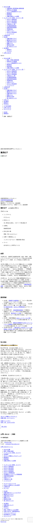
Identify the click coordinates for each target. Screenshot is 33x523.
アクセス (9, 51)
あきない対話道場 (12, 32)
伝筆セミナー (10, 30)
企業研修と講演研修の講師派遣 (15, 8)
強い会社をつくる (12, 46)
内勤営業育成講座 (12, 27)
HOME (5, 112)
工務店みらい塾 (11, 24)
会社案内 (6, 48)
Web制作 (6, 454)
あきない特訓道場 (12, 22)
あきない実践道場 (12, 19)
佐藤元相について (9, 505)
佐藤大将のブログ (12, 41)
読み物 (5, 37)
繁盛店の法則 (10, 45)
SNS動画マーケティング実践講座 (13, 474)
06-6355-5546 (7, 442)
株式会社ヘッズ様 (16, 313)
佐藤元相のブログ (12, 38)
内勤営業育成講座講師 (7, 200)
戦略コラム (10, 43)
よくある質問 (7, 106)
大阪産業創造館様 (18, 310)
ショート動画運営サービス (14, 11)
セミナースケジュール (10, 483)
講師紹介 (9, 49)
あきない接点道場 (12, 21)
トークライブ (10, 33)
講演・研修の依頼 (9, 451)
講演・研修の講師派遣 (13, 60)
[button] (16, 426)
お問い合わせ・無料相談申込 (12, 511)
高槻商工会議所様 (13, 300)
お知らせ (6, 99)
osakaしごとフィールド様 (23, 318)
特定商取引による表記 (10, 514)
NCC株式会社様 (8, 307)
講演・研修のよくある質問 (11, 509)
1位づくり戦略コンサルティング (12, 456)
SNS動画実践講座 (11, 25)
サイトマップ (7, 109)
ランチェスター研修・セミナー (12, 452)
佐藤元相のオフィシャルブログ (12, 492)
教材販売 (9, 13)
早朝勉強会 (10, 29)
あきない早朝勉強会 (19, 307)
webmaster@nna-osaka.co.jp (12, 444)
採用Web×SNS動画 (12, 10)
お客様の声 (7, 35)
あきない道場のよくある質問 (12, 485)
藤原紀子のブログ (12, 40)
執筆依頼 (9, 14)
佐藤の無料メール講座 (13, 16)
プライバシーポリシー (10, 513)
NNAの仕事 (7, 6)
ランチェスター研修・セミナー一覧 (13, 18)
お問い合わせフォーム (7, 446)
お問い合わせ (7, 53)
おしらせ (6, 488)
